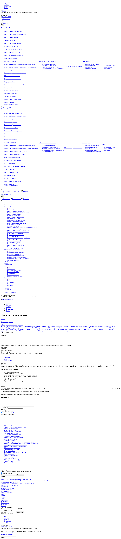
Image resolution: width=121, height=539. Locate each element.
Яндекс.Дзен (7, 6)
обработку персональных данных (20, 413)
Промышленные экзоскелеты (100, 328)
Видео (2, 498)
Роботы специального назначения (28, 330)
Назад (9, 208)
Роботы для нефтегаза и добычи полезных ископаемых (93, 329)
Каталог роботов (12, 209)
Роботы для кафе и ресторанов (53, 326)
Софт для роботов (54, 328)
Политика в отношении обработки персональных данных (14, 532)
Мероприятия (4, 500)
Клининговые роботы (29, 328)
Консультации (5, 491)
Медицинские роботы (38, 326)
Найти (2, 537)
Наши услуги (11, 269)
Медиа (2, 494)
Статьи (3, 497)
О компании (4, 501)
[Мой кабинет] (1, 189)
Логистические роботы (12, 330)
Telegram (6, 3)
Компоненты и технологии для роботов (70, 328)
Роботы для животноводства (46, 330)
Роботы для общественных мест (10, 326)
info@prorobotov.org (7, 299)
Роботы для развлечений (42, 328)
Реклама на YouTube (6, 489)
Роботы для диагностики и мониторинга (32, 329)
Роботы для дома (104, 326)
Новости (3, 495)
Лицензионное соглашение (7, 534)
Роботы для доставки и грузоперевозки (73, 326)
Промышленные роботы (14, 329)
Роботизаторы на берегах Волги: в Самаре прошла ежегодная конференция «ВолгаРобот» (26, 480)
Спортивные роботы (17, 328)
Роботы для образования (25, 326)
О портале (10, 281)
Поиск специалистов (6, 492)
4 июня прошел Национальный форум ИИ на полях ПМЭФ (17, 483)
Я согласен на (16, 413)
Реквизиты (4, 504)
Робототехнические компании (15, 252)
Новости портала (7, 473)
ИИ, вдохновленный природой (9, 482)
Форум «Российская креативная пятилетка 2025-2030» (16, 479)
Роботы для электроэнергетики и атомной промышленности (61, 329)
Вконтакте (7, 2)
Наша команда (5, 503)
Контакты (3, 506)
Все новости (4, 477)
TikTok (6, 8)
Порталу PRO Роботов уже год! (9, 485)
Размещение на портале (7, 488)
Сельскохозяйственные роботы (62, 330)
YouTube (6, 5)
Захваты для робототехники (92, 326)
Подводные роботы (86, 328)
